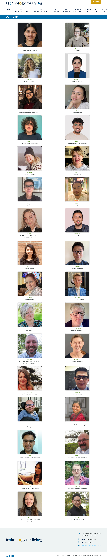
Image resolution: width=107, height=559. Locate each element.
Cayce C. (29, 141)
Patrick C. (77, 517)
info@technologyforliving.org (91, 545)
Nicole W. (29, 297)
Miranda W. (77, 359)
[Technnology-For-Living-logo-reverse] (53, 3)
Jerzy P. (77, 456)
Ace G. (29, 456)
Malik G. (77, 141)
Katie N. (77, 48)
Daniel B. (77, 486)
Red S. (77, 110)
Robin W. (77, 172)
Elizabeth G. (77, 328)
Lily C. (29, 486)
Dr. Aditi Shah (77, 423)
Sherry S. (29, 392)
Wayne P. (29, 359)
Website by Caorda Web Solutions (92, 555)
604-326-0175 (87, 542)
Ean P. (29, 423)
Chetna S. (29, 110)
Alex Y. (77, 203)
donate (97, 1)
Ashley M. (29, 79)
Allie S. (30, 517)
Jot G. (29, 48)
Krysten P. (30, 234)
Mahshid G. (77, 79)
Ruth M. (29, 328)
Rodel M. (77, 392)
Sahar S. (29, 266)
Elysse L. (29, 172)
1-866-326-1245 (88, 539)
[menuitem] (9, 9)
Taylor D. (77, 297)
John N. (30, 203)
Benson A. (77, 266)
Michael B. (77, 234)
